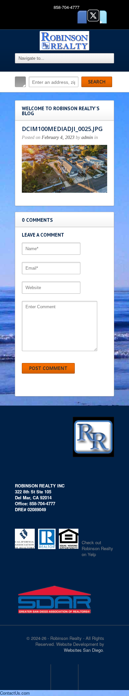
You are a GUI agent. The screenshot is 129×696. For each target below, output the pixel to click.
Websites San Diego (83, 650)
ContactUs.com (15, 693)
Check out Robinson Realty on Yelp (97, 548)
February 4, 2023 (58, 137)
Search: (20, 82)
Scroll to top (64, 677)
